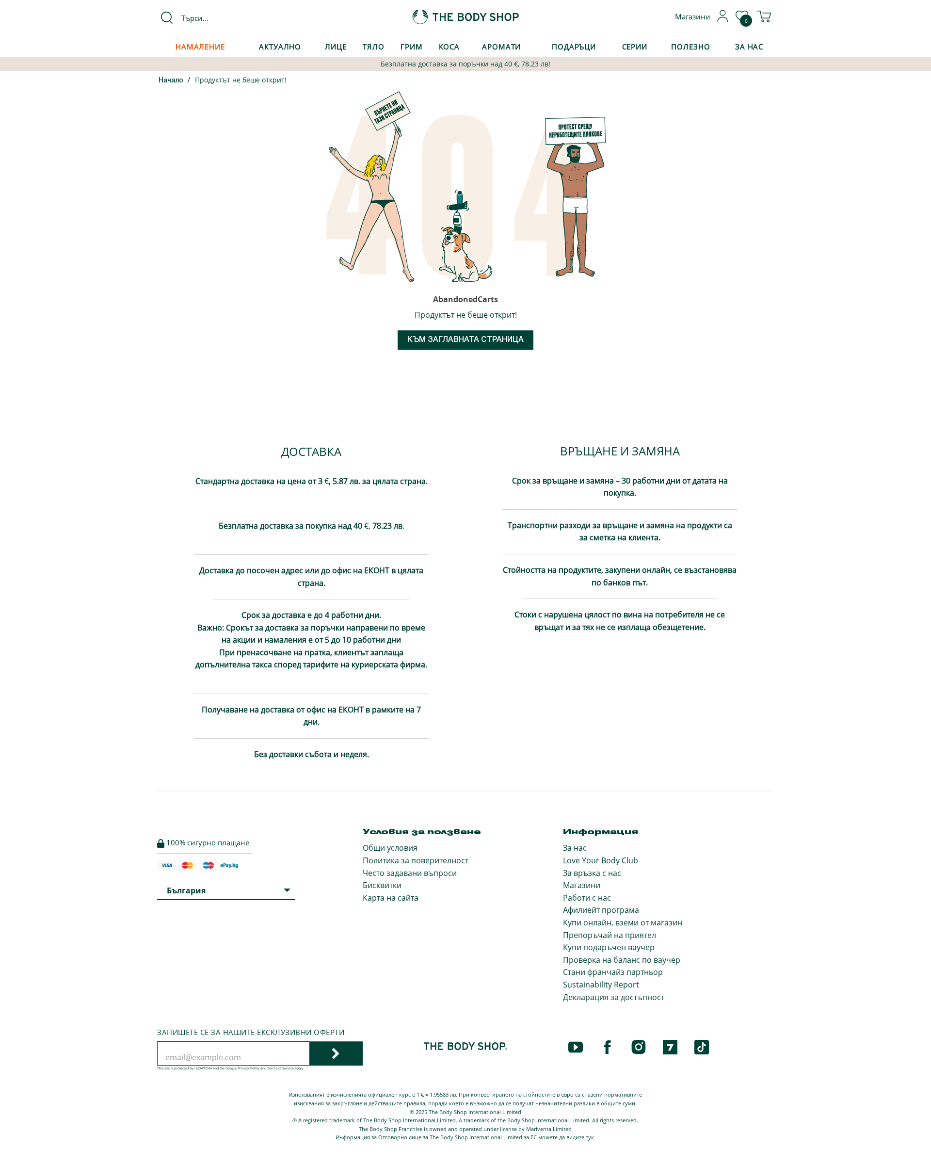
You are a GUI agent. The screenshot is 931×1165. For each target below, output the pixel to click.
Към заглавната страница (465, 340)
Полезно (690, 46)
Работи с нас (587, 897)
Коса (449, 46)
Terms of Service (280, 1068)
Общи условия (390, 847)
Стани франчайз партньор (613, 972)
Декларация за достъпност (613, 997)
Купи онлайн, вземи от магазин (622, 922)
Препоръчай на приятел (609, 935)
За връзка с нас (592, 873)
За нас (575, 847)
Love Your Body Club (600, 860)
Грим (412, 46)
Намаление (200, 46)
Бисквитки (382, 885)
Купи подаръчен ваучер (609, 947)
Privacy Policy (248, 1068)
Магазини (581, 885)
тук (590, 1137)
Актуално (280, 46)
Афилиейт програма (601, 910)
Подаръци (574, 46)
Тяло (374, 46)
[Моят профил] (723, 19)
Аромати (501, 46)
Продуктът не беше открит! (241, 79)
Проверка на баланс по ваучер (621, 960)
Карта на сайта (390, 897)
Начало (171, 81)
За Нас (749, 46)
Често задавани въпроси (410, 873)
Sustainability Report (601, 984)
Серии (634, 46)
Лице (336, 46)
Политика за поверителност (415, 860)
